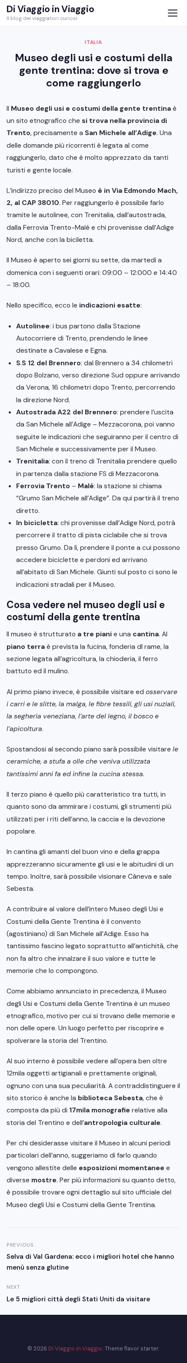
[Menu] (172, 13)
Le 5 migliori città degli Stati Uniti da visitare (78, 1299)
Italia (93, 42)
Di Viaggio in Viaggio (50, 9)
